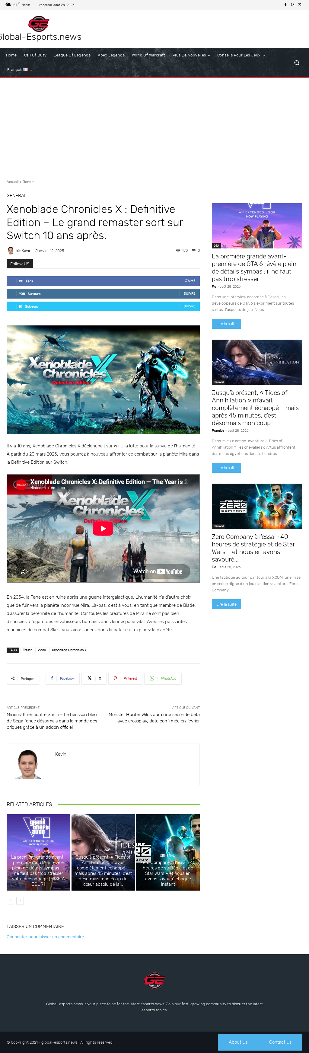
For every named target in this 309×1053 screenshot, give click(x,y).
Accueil (13, 182)
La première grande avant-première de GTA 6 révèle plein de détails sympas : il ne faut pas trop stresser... (254, 267)
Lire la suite (226, 324)
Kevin (26, 250)
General (29, 182)
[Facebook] (285, 4)
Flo (214, 287)
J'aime (190, 281)
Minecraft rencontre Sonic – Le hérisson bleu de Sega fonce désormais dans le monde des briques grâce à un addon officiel (52, 721)
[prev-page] (10, 900)
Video (42, 650)
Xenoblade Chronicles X (69, 650)
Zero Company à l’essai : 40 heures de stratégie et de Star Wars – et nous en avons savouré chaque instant (168, 873)
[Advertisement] (154, 126)
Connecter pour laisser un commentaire (45, 936)
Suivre (190, 294)
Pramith (218, 431)
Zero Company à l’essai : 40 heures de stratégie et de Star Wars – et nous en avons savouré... (253, 548)
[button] (296, 63)
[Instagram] (292, 4)
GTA (37, 850)
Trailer (27, 650)
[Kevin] (11, 250)
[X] (300, 4)
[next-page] (20, 900)
